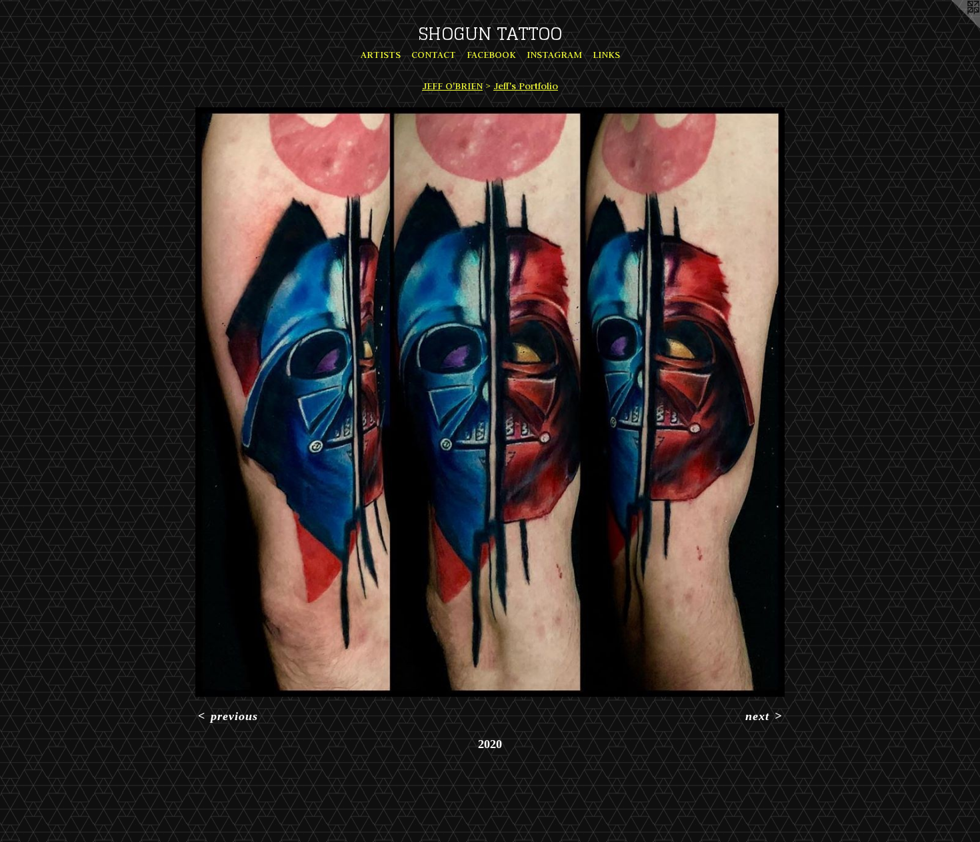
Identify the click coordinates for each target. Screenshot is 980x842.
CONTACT (433, 55)
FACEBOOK (491, 55)
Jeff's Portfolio (525, 86)
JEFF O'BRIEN (452, 86)
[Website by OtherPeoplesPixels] (953, 26)
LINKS (606, 55)
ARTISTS (381, 55)
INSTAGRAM (554, 55)
